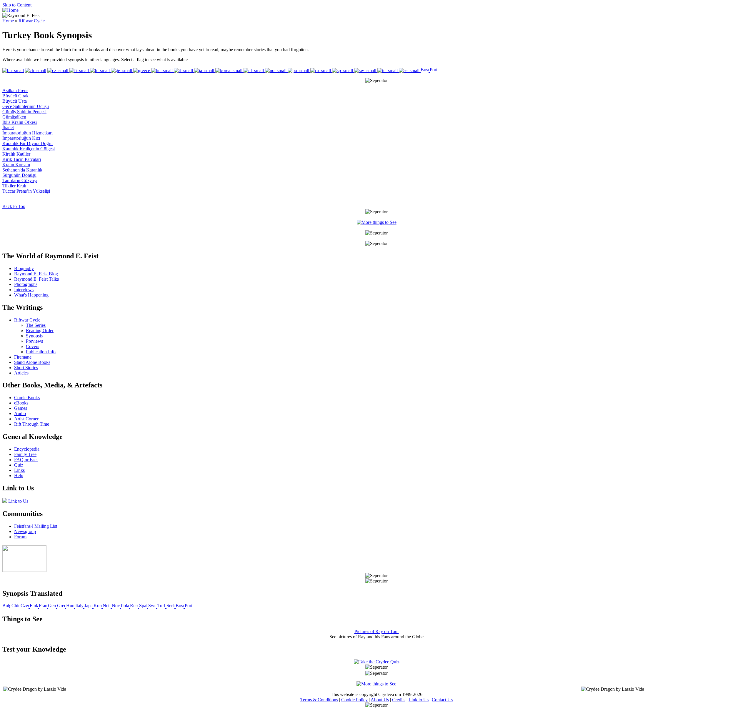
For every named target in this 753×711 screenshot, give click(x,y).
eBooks (21, 402)
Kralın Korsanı (16, 164)
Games (20, 408)
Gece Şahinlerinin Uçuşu (25, 106)
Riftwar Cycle (32, 20)
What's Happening (31, 294)
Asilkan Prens (15, 90)
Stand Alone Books (32, 362)
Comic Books (27, 397)
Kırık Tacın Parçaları (21, 159)
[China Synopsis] (15, 606)
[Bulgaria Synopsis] (6, 606)
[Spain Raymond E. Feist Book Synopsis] (343, 70)
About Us (380, 699)
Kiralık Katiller (16, 153)
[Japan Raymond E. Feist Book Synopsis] (204, 70)
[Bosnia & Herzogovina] (180, 606)
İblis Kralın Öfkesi (19, 122)
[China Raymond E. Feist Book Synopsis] (35, 70)
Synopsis (34, 335)
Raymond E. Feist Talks (36, 279)
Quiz (18, 464)
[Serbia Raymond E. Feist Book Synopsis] (410, 70)
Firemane (22, 356)
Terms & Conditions (319, 699)
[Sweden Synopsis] (152, 606)
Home (8, 20)
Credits (398, 699)
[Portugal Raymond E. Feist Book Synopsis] (434, 70)
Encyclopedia (26, 449)
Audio (20, 413)
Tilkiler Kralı (14, 185)
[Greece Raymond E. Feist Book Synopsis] (142, 70)
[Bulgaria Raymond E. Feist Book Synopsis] (13, 70)
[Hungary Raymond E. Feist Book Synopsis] (162, 70)
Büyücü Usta (14, 101)
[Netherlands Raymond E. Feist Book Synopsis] (254, 70)
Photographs (25, 284)
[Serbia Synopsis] (171, 606)
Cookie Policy (354, 699)
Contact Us (442, 699)
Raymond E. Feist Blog (36, 273)
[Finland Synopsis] (34, 606)
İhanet (8, 127)
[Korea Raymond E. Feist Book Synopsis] (229, 70)
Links (19, 470)
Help (18, 475)
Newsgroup (25, 531)
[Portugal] (189, 606)
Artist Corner (26, 418)
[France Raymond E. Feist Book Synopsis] (100, 70)
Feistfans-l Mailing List (35, 526)
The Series (36, 325)
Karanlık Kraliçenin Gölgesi (28, 148)
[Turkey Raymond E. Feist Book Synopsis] (388, 70)
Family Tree (25, 454)
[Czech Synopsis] (25, 606)
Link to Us (18, 501)
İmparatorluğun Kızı (21, 138)
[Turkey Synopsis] (161, 606)
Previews (34, 341)
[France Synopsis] (43, 606)
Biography (24, 268)
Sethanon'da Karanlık (22, 169)
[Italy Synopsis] (79, 606)
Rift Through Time (31, 424)
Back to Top (13, 206)
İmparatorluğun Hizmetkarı (27, 132)
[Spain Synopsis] (143, 606)
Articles (21, 372)
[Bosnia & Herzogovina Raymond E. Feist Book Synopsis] (425, 70)
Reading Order (40, 330)
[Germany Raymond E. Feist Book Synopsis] (122, 70)
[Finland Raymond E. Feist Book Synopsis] (79, 70)
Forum (20, 536)
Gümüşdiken (14, 116)
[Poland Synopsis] (125, 606)
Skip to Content (16, 4)
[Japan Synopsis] (89, 606)
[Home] (10, 10)
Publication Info (41, 351)
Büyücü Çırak (15, 95)
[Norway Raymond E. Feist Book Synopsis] (276, 70)
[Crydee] (24, 570)
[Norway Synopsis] (116, 606)
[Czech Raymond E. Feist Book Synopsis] (58, 70)
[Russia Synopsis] (134, 606)
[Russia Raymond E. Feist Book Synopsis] (321, 70)
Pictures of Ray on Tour (376, 631)
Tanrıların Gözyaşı (19, 180)
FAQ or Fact (26, 459)
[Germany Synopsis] (52, 606)
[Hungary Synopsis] (70, 606)
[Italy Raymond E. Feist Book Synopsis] (184, 70)
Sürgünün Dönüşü (19, 175)
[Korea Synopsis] (98, 606)
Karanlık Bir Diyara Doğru (27, 143)
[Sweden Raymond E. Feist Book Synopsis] (365, 70)
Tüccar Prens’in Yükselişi (26, 191)
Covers (32, 346)
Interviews (24, 289)
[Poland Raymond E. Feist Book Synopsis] (299, 70)
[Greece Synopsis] (61, 606)
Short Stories (26, 367)
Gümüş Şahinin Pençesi (24, 111)
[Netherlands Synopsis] (107, 606)
